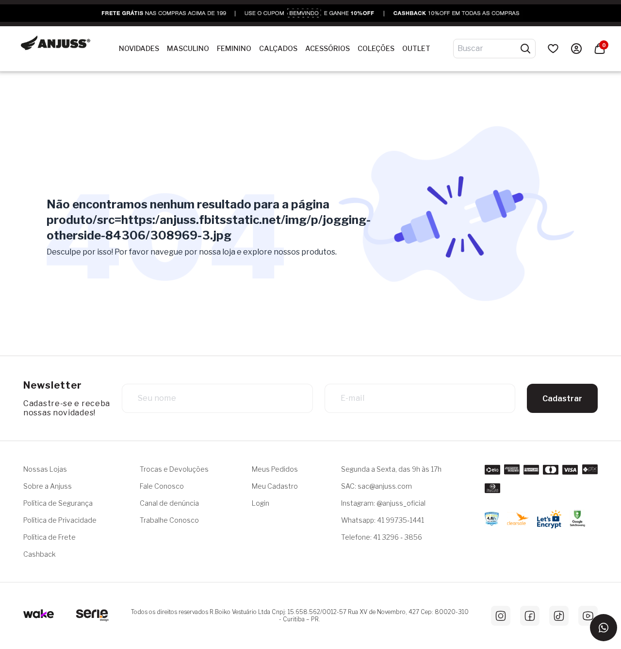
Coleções (376, 49)
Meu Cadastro (275, 486)
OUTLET (416, 49)
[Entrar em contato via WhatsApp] (603, 627)
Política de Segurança (58, 503)
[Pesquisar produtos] (525, 48)
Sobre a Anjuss (47, 486)
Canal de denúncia (169, 503)
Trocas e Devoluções (174, 469)
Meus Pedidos (275, 469)
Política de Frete (49, 537)
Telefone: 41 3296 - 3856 (381, 537)
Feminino (234, 49)
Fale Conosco (162, 486)
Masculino (188, 49)
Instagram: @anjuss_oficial (383, 503)
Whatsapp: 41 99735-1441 (382, 520)
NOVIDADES (139, 49)
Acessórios (327, 49)
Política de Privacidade (60, 520)
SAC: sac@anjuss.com (376, 486)
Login (260, 503)
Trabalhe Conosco (169, 520)
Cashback (39, 554)
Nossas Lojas (45, 469)
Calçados (278, 49)
